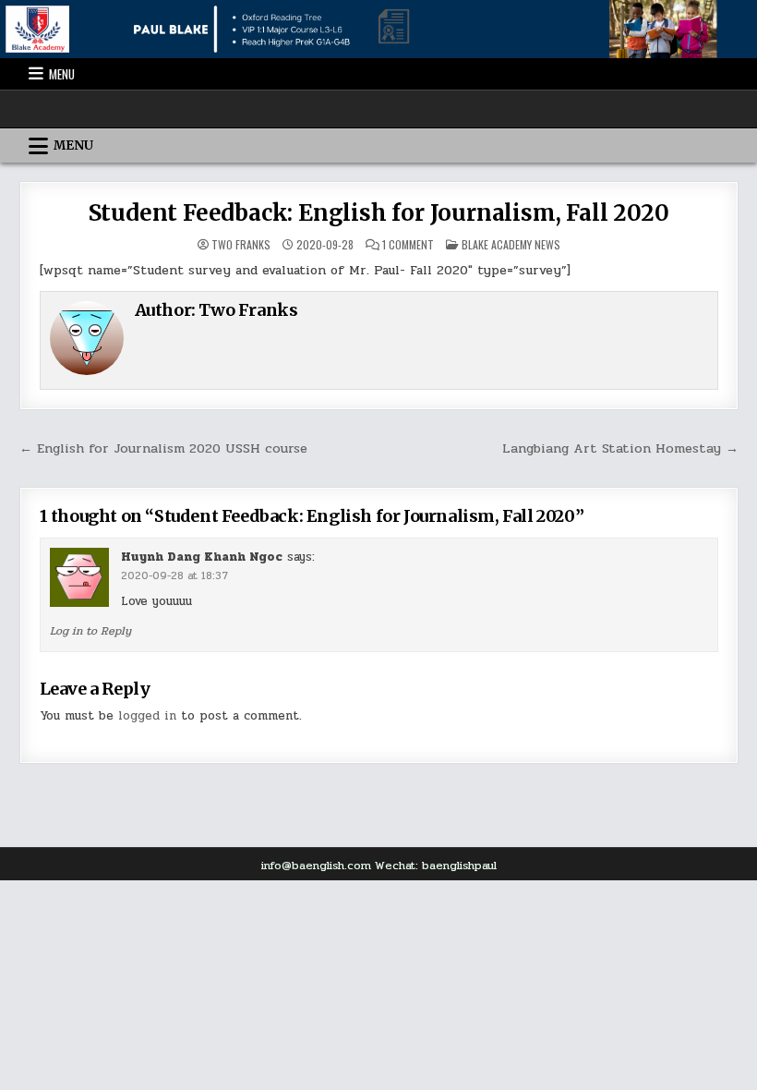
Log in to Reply (90, 631)
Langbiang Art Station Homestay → (620, 448)
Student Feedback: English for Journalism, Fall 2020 (379, 213)
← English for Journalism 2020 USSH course (163, 448)
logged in (147, 716)
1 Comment (408, 244)
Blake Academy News (511, 244)
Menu (62, 74)
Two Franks (240, 244)
